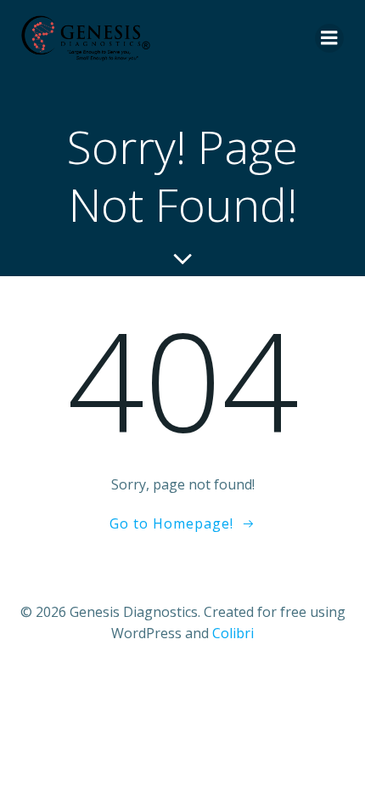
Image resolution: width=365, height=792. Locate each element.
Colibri (233, 633)
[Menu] (329, 38)
